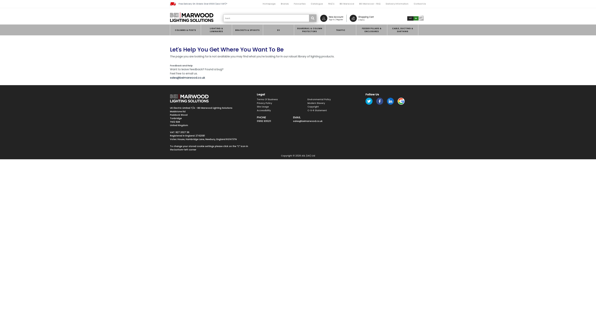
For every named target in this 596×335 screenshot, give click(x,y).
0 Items (361, 20)
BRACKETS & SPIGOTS (247, 30)
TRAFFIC (340, 30)
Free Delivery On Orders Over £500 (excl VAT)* (203, 3)
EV (278, 30)
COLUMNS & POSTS (185, 30)
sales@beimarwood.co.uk (187, 78)
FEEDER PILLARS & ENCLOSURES (372, 30)
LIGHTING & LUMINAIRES (216, 30)
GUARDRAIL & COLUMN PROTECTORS (309, 30)
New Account (336, 16)
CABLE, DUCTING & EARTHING (402, 30)
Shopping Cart (366, 16)
